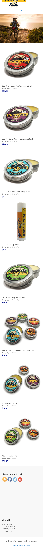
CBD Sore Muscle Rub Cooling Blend (16, 191)
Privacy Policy (18, 545)
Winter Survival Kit (9, 456)
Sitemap (27, 545)
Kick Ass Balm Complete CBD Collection (18, 350)
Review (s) (14, 88)
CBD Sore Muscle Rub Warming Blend (17, 86)
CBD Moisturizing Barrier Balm (14, 297)
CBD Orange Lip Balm (10, 244)
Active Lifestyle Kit (9, 403)
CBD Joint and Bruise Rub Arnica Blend (17, 139)
